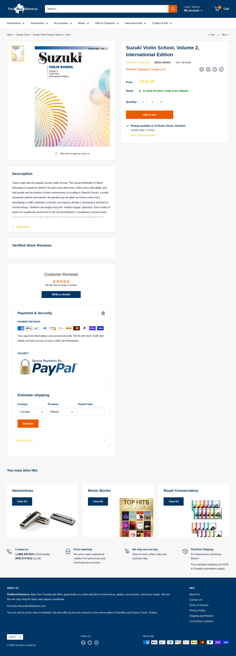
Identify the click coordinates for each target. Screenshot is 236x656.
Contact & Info (160, 23)
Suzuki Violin (22, 34)
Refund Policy (24, 440)
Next (224, 34)
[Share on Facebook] (201, 69)
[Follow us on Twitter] (89, 642)
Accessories (61, 23)
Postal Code (85, 404)
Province (53, 404)
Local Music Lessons (201, 621)
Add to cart (149, 114)
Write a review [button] (61, 294)
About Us (194, 594)
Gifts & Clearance (105, 23)
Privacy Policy (197, 610)
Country (22, 404)
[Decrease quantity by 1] (143, 102)
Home (10, 34)
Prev (212, 34)
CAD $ (12, 637)
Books (81, 23)
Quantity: (131, 101)
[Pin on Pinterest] (208, 69)
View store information (143, 135)
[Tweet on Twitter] (214, 69)
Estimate (28, 423)
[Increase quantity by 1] (161, 102)
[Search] (172, 9)
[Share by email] (221, 69)
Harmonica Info (133, 23)
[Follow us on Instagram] (96, 642)
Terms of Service (199, 605)
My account (192, 10)
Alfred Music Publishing (138, 62)
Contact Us (195, 599)
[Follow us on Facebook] (83, 642)
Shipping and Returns (201, 615)
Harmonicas (14, 23)
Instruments (37, 23)
